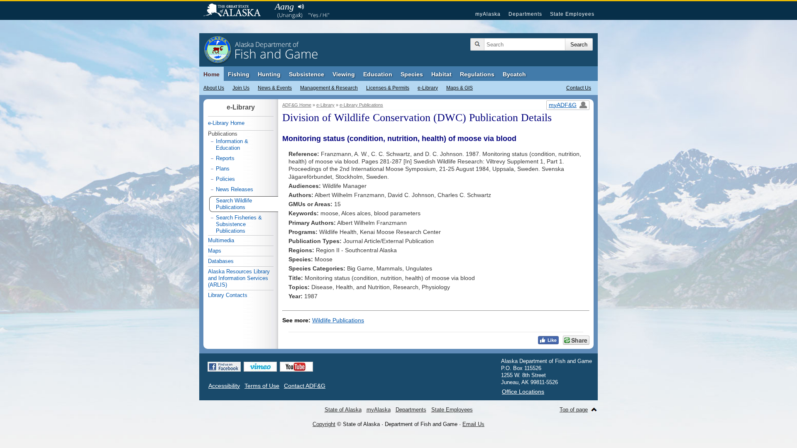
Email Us (473, 424)
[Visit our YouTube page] (296, 367)
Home (211, 74)
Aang (284, 6)
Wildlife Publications (338, 320)
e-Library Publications (361, 104)
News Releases (234, 189)
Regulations (477, 74)
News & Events (275, 88)
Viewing (343, 74)
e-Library (428, 88)
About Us (213, 88)
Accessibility (224, 385)
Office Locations (523, 391)
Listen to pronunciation (301, 6)
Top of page (574, 410)
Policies (225, 179)
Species (412, 74)
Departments (525, 14)
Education (377, 74)
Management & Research (329, 88)
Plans (223, 169)
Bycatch (514, 74)
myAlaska (488, 14)
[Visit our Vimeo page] (260, 367)
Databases (221, 261)
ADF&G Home (296, 104)
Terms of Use (261, 385)
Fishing (238, 74)
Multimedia (221, 240)
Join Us (240, 88)
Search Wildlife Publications (234, 203)
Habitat (441, 74)
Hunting (269, 74)
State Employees (572, 14)
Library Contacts (227, 295)
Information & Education (232, 144)
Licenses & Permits (387, 88)
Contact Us (578, 88)
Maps (214, 251)
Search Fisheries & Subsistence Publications (239, 224)
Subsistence (306, 74)
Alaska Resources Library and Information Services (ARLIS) (239, 278)
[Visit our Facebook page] (224, 367)
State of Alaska (236, 10)
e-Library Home (226, 123)
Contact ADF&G (304, 385)
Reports (225, 158)
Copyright (324, 424)
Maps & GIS (459, 88)
